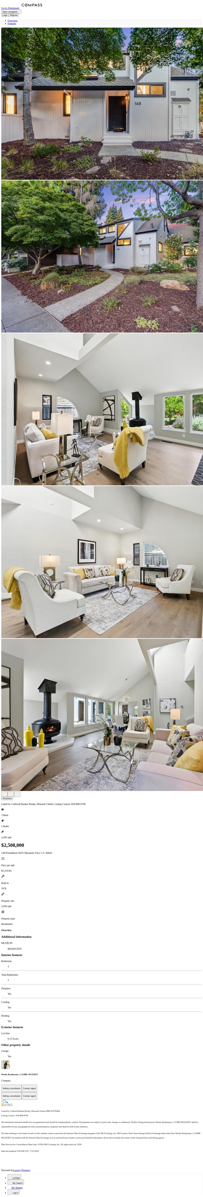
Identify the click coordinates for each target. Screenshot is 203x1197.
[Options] (4, 794)
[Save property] (11, 794)
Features (12, 23)
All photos (7, 798)
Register (14, 15)
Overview (13, 20)
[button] (101, 104)
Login (5, 15)
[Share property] (17, 794)
